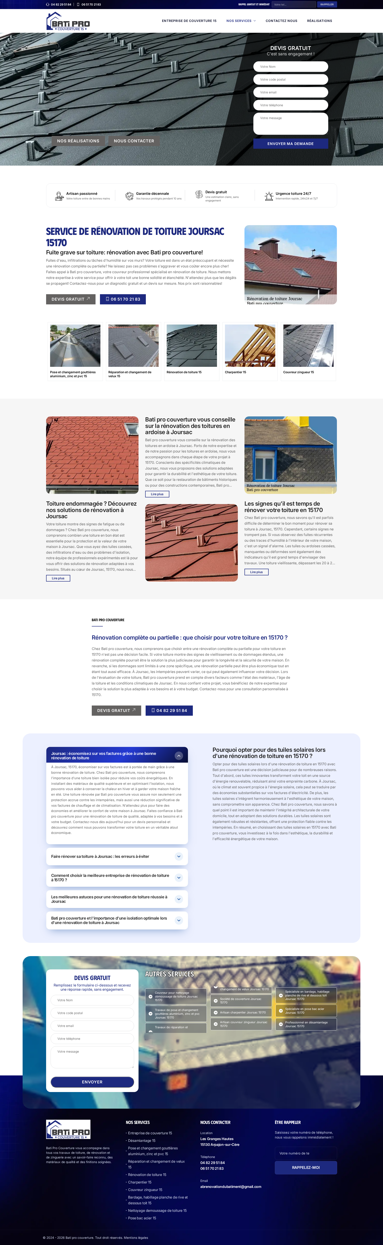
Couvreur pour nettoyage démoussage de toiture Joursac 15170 (176, 996)
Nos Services (239, 21)
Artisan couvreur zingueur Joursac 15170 (243, 1024)
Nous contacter (134, 140)
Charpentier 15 (139, 1182)
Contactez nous (281, 21)
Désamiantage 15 (141, 1140)
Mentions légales (136, 1237)
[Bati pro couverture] (68, 20)
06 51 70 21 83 (91, 4)
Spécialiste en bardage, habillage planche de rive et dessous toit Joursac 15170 (307, 995)
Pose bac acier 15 (142, 1218)
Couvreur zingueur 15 (145, 1189)
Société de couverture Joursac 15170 (240, 1000)
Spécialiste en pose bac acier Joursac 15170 (304, 1010)
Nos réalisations (78, 140)
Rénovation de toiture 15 (147, 1174)
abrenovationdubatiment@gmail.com (230, 1186)
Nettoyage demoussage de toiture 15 (157, 1210)
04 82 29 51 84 (61, 4)
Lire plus (58, 578)
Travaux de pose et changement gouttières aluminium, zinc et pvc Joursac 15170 (177, 1013)
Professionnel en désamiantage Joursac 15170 (306, 1024)
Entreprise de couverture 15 (189, 21)
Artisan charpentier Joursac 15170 (243, 1012)
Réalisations (319, 21)
